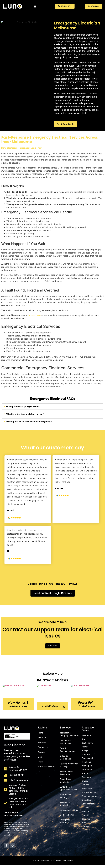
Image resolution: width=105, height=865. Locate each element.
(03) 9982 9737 (35, 315)
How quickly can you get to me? (23, 406)
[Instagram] (12, 845)
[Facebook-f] (6, 845)
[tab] (52, 407)
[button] (35, 6)
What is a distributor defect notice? (25, 414)
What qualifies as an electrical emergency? (29, 421)
